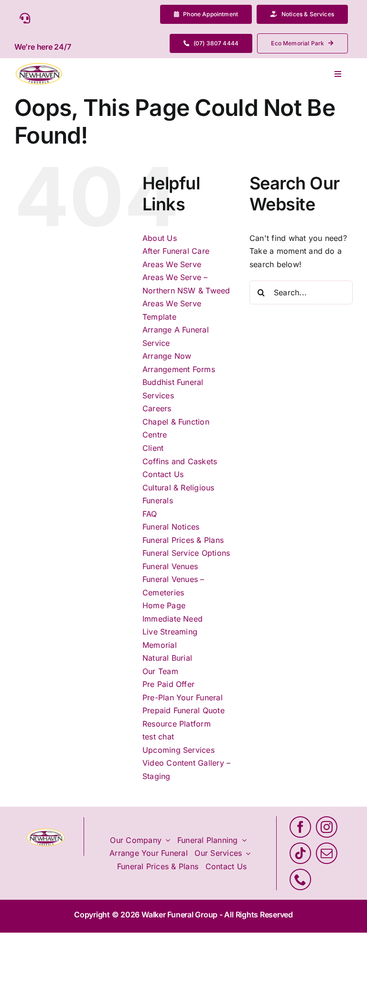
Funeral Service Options (186, 553)
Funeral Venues (170, 566)
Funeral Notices (171, 526)
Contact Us (163, 474)
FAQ (149, 514)
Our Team (160, 671)
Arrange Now (167, 356)
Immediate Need (172, 619)
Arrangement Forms (178, 369)
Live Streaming (169, 631)
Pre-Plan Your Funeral (182, 697)
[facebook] (300, 827)
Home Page (163, 605)
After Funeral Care (175, 251)
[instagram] (326, 827)
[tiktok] (300, 853)
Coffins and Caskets (179, 461)
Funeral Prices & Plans (183, 540)
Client (152, 448)
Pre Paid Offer (168, 684)
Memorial (159, 645)
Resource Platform (176, 723)
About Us (159, 238)
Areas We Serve (171, 264)
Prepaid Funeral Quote (183, 710)
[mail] (326, 853)
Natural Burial (167, 658)
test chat (158, 736)
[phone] (300, 879)
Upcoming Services (178, 750)
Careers (157, 408)
